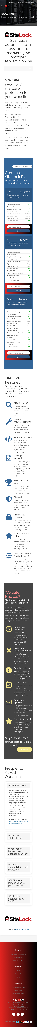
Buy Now (18, 231)
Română (12, 2)
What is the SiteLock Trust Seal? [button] (16, 899)
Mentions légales (18, 993)
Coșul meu (21, 2)
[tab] (18, 785)
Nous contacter (18, 990)
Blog (18, 977)
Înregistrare (31, 2)
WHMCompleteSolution (22, 929)
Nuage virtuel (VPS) (18, 960)
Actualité (18, 971)
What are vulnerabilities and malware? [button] (18, 867)
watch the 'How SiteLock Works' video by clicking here (18, 822)
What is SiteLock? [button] (17, 785)
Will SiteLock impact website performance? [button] (16, 883)
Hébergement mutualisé (18, 954)
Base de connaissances (19, 974)
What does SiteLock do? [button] (15, 836)
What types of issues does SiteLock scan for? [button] (18, 851)
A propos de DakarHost (18, 987)
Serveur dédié (18, 957)
